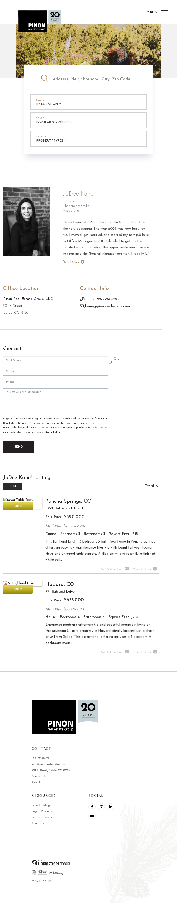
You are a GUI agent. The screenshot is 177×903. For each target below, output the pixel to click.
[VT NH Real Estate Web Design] (88, 863)
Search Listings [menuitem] (41, 805)
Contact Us (39, 776)
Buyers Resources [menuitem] (43, 811)
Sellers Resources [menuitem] (43, 817)
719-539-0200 (107, 299)
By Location (47, 104)
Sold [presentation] (13, 486)
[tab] (12, 486)
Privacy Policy (52, 432)
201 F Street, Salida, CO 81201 (51, 770)
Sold (18, 506)
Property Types (49, 140)
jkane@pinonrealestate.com (107, 306)
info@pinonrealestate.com (48, 764)
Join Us (36, 782)
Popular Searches (52, 122)
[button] (45, 79)
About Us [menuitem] (38, 823)
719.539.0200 (40, 758)
